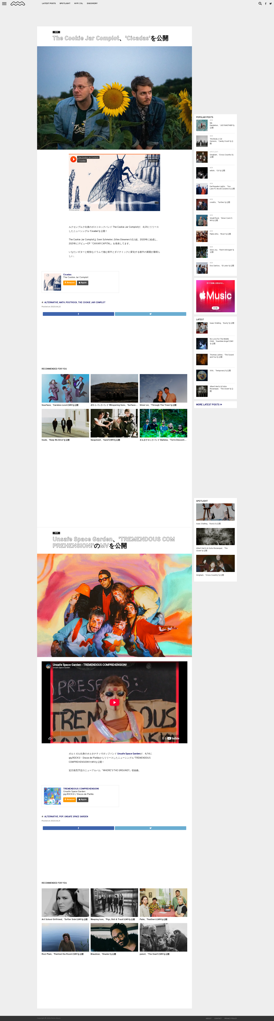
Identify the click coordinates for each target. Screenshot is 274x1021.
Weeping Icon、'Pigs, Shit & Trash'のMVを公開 (113, 919)
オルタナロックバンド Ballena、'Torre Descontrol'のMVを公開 (169, 440)
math (62, 302)
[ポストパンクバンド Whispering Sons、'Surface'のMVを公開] (114, 402)
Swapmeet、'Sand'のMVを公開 (105, 440)
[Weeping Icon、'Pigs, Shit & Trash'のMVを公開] (114, 916)
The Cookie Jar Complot (91, 302)
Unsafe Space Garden (128, 753)
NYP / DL (78, 3)
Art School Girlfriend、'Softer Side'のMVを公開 (64, 919)
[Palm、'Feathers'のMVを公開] (163, 916)
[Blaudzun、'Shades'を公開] (114, 951)
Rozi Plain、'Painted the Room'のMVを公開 (62, 954)
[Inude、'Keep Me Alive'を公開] (65, 436)
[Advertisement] (137, 15)
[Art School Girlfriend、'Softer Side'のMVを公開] (65, 916)
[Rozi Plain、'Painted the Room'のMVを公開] (65, 951)
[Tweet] (150, 313)
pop (61, 816)
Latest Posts (49, 3)
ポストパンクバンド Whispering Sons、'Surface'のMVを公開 (119, 405)
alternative (51, 302)
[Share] (78, 313)
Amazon (70, 282)
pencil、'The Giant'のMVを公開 (154, 954)
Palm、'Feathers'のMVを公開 (153, 919)
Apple (83, 282)
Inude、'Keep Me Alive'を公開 (55, 440)
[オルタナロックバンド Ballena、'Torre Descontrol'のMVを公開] (163, 436)
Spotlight (65, 3)
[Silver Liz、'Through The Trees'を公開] (163, 402)
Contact (218, 1019)
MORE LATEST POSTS (208, 404)
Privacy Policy (230, 1019)
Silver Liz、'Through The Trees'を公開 (158, 405)
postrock (71, 302)
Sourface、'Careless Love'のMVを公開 (60, 405)
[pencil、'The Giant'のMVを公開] (163, 951)
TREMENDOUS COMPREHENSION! (81, 788)
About (208, 1019)
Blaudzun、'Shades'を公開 (103, 954)
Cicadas (67, 274)
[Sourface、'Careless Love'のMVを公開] (65, 402)
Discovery (92, 3)
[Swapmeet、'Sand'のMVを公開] (114, 436)
